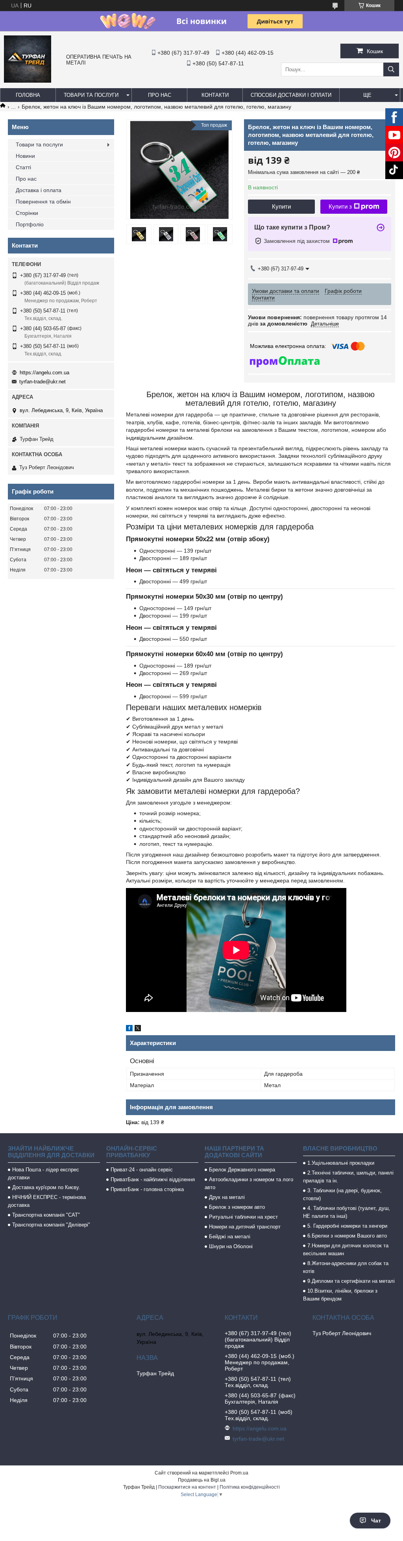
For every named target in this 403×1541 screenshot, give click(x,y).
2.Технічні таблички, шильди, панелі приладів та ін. (348, 1177)
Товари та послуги (91, 95)
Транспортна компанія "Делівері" (51, 1225)
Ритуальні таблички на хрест (243, 1217)
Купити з (340, 206)
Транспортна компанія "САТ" (46, 1215)
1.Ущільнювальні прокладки (340, 1163)
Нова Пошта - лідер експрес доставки (43, 1173)
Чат (376, 1520)
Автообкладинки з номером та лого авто (249, 1183)
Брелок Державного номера (242, 1170)
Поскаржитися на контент (187, 1487)
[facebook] (129, 1029)
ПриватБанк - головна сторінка (147, 1189)
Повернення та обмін (43, 201)
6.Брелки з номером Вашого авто (347, 1236)
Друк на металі (227, 1197)
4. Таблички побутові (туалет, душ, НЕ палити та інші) (346, 1212)
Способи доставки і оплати (291, 95)
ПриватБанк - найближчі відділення (153, 1179)
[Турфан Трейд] (27, 81)
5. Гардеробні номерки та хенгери (347, 1226)
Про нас (159, 95)
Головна (28, 95)
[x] (138, 1029)
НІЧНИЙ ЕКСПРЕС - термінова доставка (47, 1201)
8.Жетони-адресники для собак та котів (345, 1267)
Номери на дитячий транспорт (245, 1227)
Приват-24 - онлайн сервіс (142, 1170)
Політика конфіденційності (250, 1487)
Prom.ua (239, 1473)
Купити (281, 206)
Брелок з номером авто (237, 1207)
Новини (25, 156)
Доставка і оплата (38, 190)
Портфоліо (30, 224)
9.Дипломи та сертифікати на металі (351, 1281)
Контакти (215, 95)
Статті (23, 167)
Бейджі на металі (229, 1236)
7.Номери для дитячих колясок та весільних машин (345, 1249)
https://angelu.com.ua (44, 373)
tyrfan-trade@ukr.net (42, 382)
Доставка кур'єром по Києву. (46, 1187)
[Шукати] (391, 69)
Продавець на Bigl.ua (202, 1480)
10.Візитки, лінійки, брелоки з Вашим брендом (340, 1295)
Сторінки (27, 213)
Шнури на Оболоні (231, 1246)
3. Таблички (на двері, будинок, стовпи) (342, 1194)
